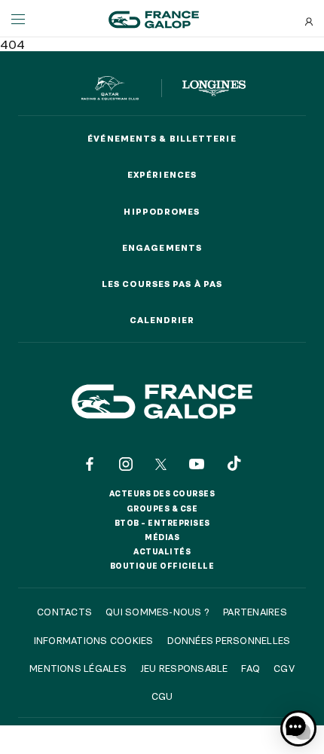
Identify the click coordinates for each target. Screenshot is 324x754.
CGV (284, 668)
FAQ (250, 668)
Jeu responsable (184, 668)
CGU (162, 696)
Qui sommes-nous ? (157, 611)
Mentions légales (78, 668)
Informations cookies (94, 640)
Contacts (64, 611)
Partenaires (255, 611)
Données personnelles (229, 640)
